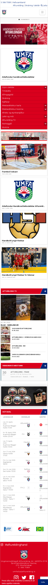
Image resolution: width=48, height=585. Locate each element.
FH (23, 434)
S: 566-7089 (6, 2)
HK (46, 424)
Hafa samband (19, 2)
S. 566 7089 (24, 567)
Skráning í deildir (32, 5)
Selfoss (27, 469)
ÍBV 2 (28, 497)
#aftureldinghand (16, 544)
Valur (28, 460)
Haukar (27, 442)
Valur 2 (42, 510)
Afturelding (18, 5)
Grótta (27, 452)
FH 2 (22, 488)
